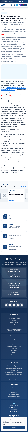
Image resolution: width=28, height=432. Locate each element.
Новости (14, 388)
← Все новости (5, 177)
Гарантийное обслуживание (14, 325)
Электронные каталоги (14, 396)
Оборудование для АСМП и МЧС (14, 372)
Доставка (14, 320)
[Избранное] (14, 5)
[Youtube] (21, 305)
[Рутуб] (18, 305)
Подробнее (12, 200)
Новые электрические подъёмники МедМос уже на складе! (16, 194)
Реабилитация (14, 370)
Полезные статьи (14, 394)
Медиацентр (14, 392)
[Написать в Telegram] (17, 5)
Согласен (14, 427)
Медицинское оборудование (14, 368)
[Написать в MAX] (20, 5)
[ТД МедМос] (3, 5)
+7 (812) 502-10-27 (14, 276)
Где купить (14, 355)
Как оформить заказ (14, 318)
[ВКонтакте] (6, 305)
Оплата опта (14, 350)
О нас (14, 339)
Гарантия (14, 352)
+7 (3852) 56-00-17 (14, 416)
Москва (5, 1)
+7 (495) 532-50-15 (14, 283)
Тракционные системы (14, 376)
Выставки (14, 390)
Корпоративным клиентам (14, 346)
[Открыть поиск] (11, 5)
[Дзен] (14, 305)
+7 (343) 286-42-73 (14, 411)
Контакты (14, 357)
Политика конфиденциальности (14, 327)
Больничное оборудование (14, 366)
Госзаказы (14, 348)
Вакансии (14, 342)
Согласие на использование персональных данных (14, 330)
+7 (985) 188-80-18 (14, 287)
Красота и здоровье (14, 379)
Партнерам (14, 344)
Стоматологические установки (14, 374)
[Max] (10, 305)
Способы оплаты (14, 322)
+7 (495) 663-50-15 (18, 1)
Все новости (24, 186)
